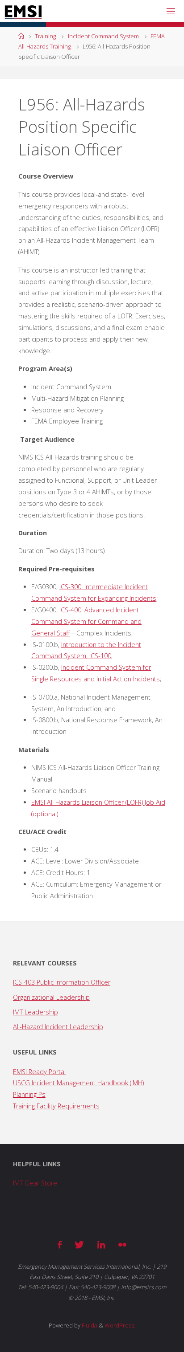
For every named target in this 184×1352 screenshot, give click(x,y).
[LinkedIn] (101, 1245)
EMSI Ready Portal (39, 1071)
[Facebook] (59, 1245)
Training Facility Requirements (56, 1106)
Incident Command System (103, 36)
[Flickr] (122, 1245)
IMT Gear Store (35, 1183)
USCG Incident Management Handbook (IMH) (78, 1083)
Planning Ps (29, 1094)
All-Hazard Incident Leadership (58, 1026)
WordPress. (120, 1325)
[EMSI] (23, 11)
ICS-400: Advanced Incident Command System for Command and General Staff (86, 621)
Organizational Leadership (51, 997)
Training (45, 36)
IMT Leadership (35, 1012)
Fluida (88, 1325)
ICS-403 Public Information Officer (61, 982)
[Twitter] (79, 1245)
